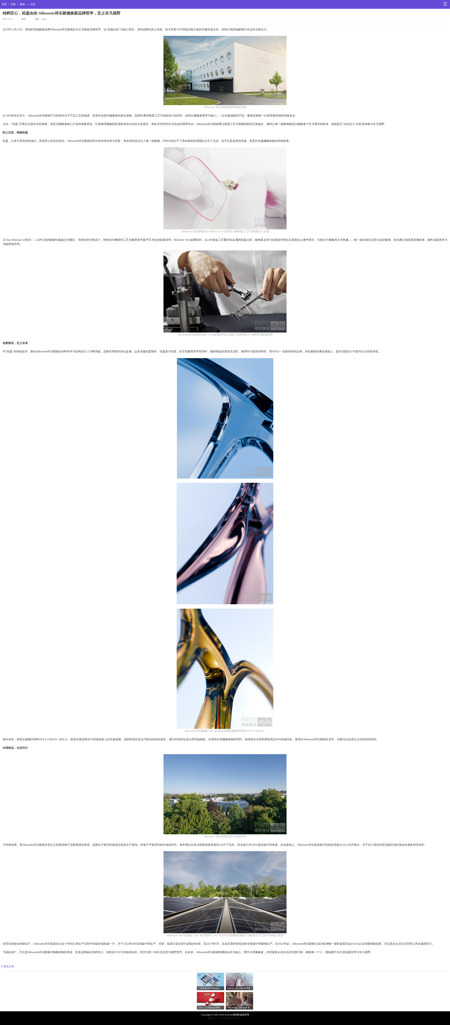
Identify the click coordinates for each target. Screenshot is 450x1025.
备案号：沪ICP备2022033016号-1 (225, 1018)
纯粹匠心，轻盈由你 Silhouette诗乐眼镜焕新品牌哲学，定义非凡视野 (62, 13)
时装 (13, 4)
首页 (4, 4)
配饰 (22, 4)
